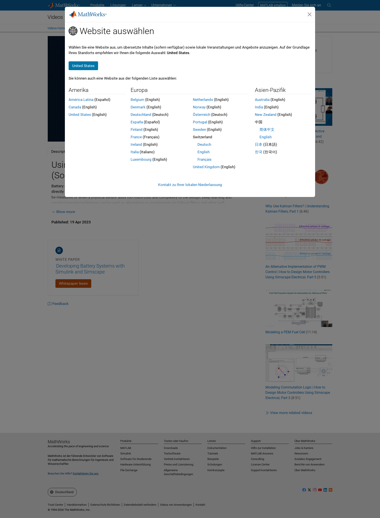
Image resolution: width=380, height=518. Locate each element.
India (259, 107)
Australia (262, 99)
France (136, 137)
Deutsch (204, 144)
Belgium (137, 99)
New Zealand (265, 114)
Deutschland (141, 114)
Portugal (200, 122)
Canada (75, 107)
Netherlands (203, 99)
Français (204, 159)
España (137, 122)
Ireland (136, 144)
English (203, 152)
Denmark (138, 107)
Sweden (199, 129)
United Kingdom (206, 167)
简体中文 (266, 129)
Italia (135, 152)
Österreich (201, 114)
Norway (199, 107)
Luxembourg (141, 159)
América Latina (81, 99)
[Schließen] (309, 14)
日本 (258, 144)
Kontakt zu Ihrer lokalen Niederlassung (190, 184)
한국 (258, 152)
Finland (136, 129)
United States (80, 114)
